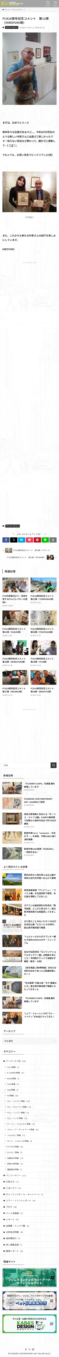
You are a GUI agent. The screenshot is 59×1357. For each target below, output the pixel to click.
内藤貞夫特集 (15, 1158)
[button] (6, 539)
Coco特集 (13, 1067)
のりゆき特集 (15, 1146)
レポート (12, 1219)
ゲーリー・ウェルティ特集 (21, 1123)
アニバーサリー (12, 27)
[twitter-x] (29, 1349)
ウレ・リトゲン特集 (18, 1101)
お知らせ (12, 1181)
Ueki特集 (12, 1089)
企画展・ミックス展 (17, 1225)
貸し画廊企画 (14, 1244)
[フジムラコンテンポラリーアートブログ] (12, 3)
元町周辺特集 (14, 1232)
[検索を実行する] (54, 765)
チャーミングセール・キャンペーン (24, 1194)
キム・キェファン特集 (19, 1106)
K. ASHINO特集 (15, 1072)
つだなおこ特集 (16, 1135)
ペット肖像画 (14, 1213)
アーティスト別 (16, 1060)
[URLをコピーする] (53, 539)
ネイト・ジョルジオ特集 (19, 1141)
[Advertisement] (29, 390)
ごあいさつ (13, 1187)
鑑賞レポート (14, 1250)
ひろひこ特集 (14, 1152)
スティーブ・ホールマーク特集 (23, 1129)
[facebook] (26, 1349)
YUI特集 (12, 1095)
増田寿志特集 (14, 1169)
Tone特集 (13, 1084)
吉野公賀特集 (15, 1163)
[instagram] (33, 1349)
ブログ (11, 1206)
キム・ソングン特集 (18, 1112)
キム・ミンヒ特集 (17, 1118)
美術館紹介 (13, 1238)
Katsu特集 (13, 1078)
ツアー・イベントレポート (21, 1200)
